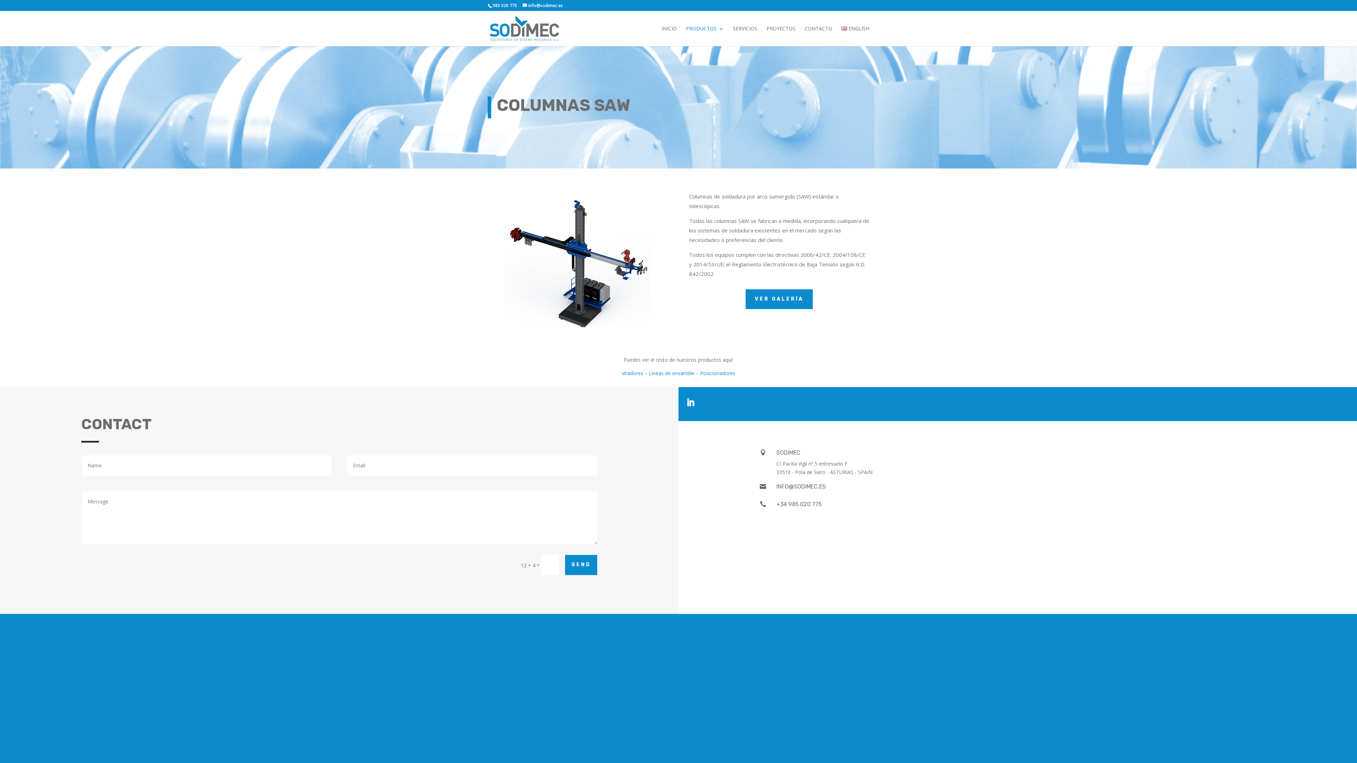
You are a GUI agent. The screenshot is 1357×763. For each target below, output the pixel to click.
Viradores (632, 373)
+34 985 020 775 (799, 504)
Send (581, 565)
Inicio (669, 29)
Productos (701, 29)
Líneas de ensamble (671, 373)
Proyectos (780, 29)
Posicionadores (717, 373)
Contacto (818, 29)
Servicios (745, 29)
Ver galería (779, 299)
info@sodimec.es (801, 486)
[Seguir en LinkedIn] (690, 402)
